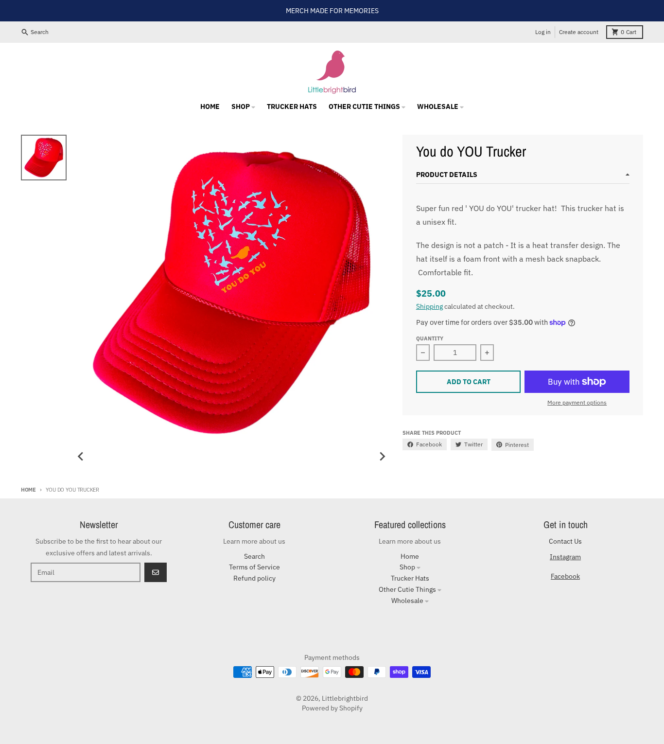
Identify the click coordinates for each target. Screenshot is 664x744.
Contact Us (565, 541)
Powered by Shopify (332, 708)
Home (28, 489)
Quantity (429, 338)
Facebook (565, 576)
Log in (543, 31)
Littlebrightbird (345, 698)
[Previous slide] (80, 456)
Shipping (429, 306)
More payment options (577, 402)
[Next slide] (382, 456)
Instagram (565, 556)
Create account (578, 31)
